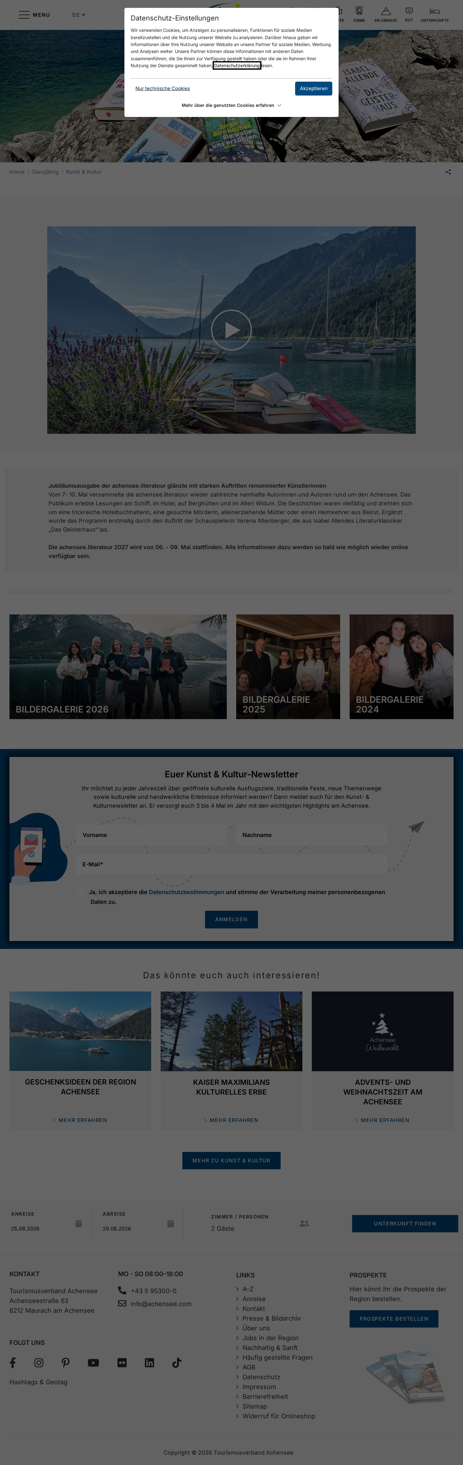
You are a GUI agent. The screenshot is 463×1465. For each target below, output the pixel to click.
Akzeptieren (314, 88)
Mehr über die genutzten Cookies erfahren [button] (228, 105)
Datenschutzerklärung (237, 65)
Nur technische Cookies (162, 88)
